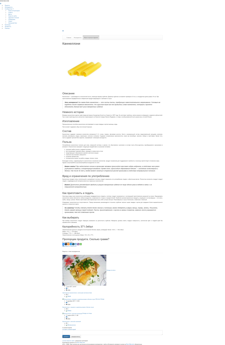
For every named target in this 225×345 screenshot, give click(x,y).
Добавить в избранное (70, 246)
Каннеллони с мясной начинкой (71, 321)
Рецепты (7, 5)
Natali (69, 296)
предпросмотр (75, 336)
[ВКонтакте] (63, 244)
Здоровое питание (13, 17)
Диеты (10, 14)
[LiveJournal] (73, 244)
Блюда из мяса (111, 270)
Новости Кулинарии (14, 10)
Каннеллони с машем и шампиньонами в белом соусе (78, 307)
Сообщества (8, 9)
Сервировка (11, 19)
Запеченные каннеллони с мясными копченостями (77, 293)
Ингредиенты (8, 7)
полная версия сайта (68, 340)
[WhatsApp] (81, 244)
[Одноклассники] (68, 244)
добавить (66, 336)
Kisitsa (69, 310)
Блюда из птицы (87, 313)
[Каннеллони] (84, 68)
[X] (66, 244)
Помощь (7, 28)
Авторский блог (12, 23)
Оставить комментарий (69, 329)
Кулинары (7, 25)
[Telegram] (76, 244)
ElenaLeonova (71, 325)
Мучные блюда (100, 299)
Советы (10, 12)
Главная (68, 37)
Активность (7, 26)
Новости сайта (12, 16)
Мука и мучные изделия (91, 37)
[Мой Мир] (71, 244)
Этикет (10, 21)
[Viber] (78, 244)
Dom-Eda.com (81, 342)
